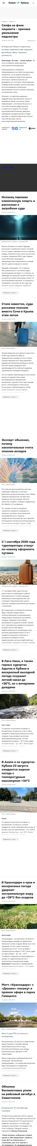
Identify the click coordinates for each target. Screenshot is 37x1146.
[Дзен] (32, 128)
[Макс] (13, 128)
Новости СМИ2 (8, 167)
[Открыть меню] (4, 3)
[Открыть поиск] (33, 3)
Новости (12, 21)
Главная (4, 21)
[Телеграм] (16, 128)
